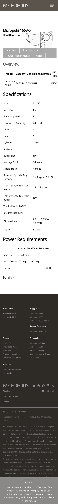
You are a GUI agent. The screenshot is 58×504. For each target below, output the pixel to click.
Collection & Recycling (12, 357)
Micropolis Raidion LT (38, 331)
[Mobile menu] (52, 6)
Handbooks (7, 350)
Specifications (30, 50)
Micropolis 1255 (36, 317)
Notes (39, 55)
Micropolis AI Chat (37, 343)
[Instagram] (48, 386)
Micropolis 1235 (36, 313)
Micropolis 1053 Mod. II (39, 320)
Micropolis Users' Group (40, 354)
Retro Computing (37, 350)
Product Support (9, 343)
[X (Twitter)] (53, 386)
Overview (11, 50)
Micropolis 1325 (9, 313)
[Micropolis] (17, 5)
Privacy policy (34, 417)
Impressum (7, 417)
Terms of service (21, 417)
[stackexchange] (43, 391)
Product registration (11, 354)
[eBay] (48, 391)
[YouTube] (34, 386)
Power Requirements (18, 55)
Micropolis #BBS (36, 347)
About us (6, 391)
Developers (34, 357)
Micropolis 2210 (9, 317)
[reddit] (53, 391)
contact (28, 452)
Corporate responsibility (13, 396)
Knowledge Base (10, 347)
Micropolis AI (46, 417)
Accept (28, 482)
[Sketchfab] (38, 386)
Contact (6, 401)
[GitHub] (43, 386)
